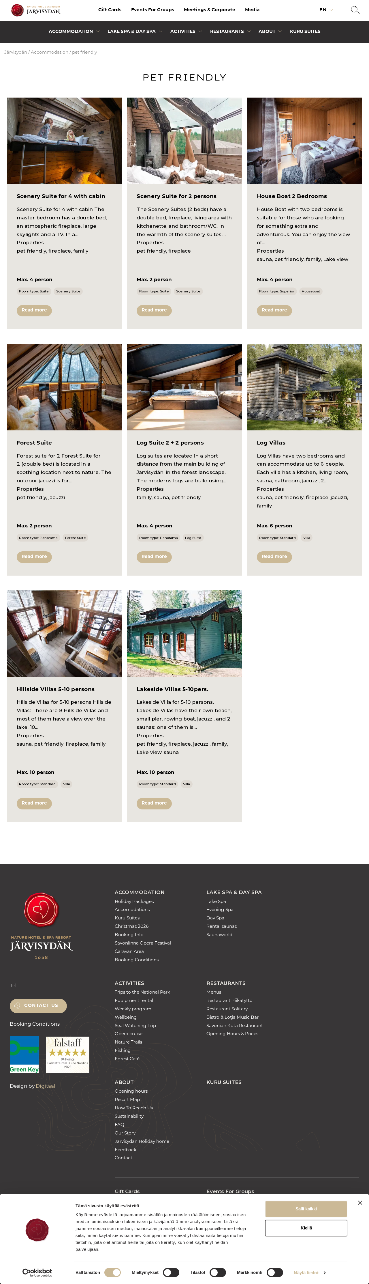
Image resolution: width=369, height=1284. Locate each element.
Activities (182, 32)
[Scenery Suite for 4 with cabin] (64, 141)
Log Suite (193, 537)
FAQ (119, 1125)
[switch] (171, 1272)
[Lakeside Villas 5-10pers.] (184, 633)
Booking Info (129, 935)
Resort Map (127, 1100)
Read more (34, 310)
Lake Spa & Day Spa (132, 32)
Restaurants (227, 32)
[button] (355, 10)
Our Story (125, 1133)
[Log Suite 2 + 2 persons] (184, 387)
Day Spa (215, 918)
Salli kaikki (306, 1208)
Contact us (41, 1006)
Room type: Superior (276, 291)
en (323, 10)
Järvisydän (15, 53)
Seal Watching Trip (135, 1026)
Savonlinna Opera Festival (143, 943)
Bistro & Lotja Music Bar (232, 1018)
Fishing (123, 1051)
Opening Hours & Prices (232, 1034)
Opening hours (131, 1091)
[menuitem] (109, 10)
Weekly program (133, 1009)
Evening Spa (220, 910)
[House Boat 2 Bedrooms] (304, 141)
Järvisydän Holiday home (142, 1142)
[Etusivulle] (35, 10)
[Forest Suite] (64, 387)
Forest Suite (75, 537)
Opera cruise (128, 1034)
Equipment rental (134, 1001)
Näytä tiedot (306, 1272)
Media (252, 10)
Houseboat (311, 291)
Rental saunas (221, 927)
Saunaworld (219, 935)
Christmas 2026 (131, 927)
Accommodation (71, 32)
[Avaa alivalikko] (98, 33)
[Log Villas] (304, 387)
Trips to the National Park (142, 992)
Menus (213, 992)
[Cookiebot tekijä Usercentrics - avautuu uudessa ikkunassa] (37, 1272)
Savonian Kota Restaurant (234, 1026)
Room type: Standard (277, 537)
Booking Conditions (35, 1024)
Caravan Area (129, 952)
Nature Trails (128, 1042)
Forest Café (127, 1059)
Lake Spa (216, 902)
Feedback (125, 1150)
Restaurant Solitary (227, 1009)
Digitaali (46, 1086)
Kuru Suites (305, 32)
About (267, 32)
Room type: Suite (34, 291)
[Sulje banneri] (360, 1203)
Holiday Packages (134, 902)
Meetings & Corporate (209, 10)
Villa (306, 537)
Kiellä (306, 1227)
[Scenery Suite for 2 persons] (184, 141)
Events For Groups (152, 10)
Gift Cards (109, 10)
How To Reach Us (134, 1108)
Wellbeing (126, 1018)
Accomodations (132, 910)
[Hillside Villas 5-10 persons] (64, 633)
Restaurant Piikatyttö (229, 1001)
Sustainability (129, 1117)
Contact (123, 1158)
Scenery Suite (68, 291)
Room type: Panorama (38, 537)
